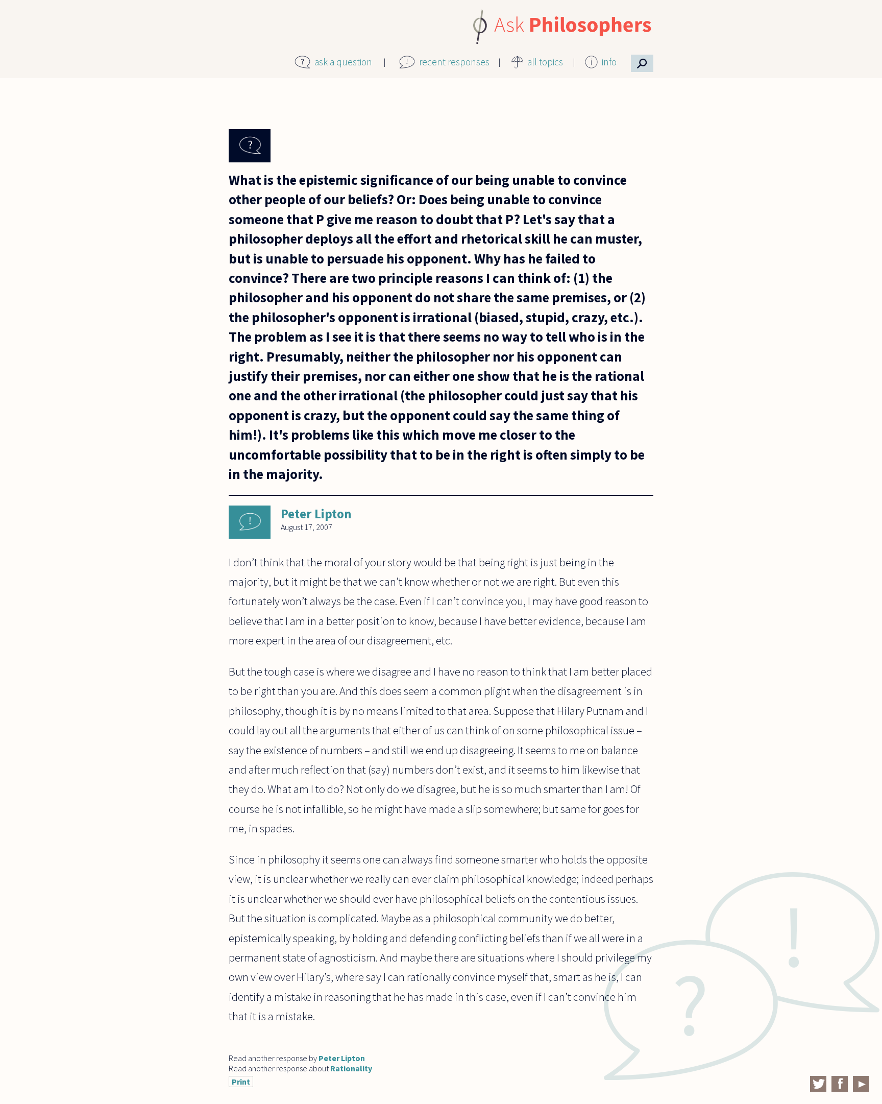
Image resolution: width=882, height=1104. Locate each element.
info (609, 62)
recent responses (454, 62)
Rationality (351, 1068)
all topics (545, 62)
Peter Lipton (316, 514)
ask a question (343, 62)
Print (241, 1081)
